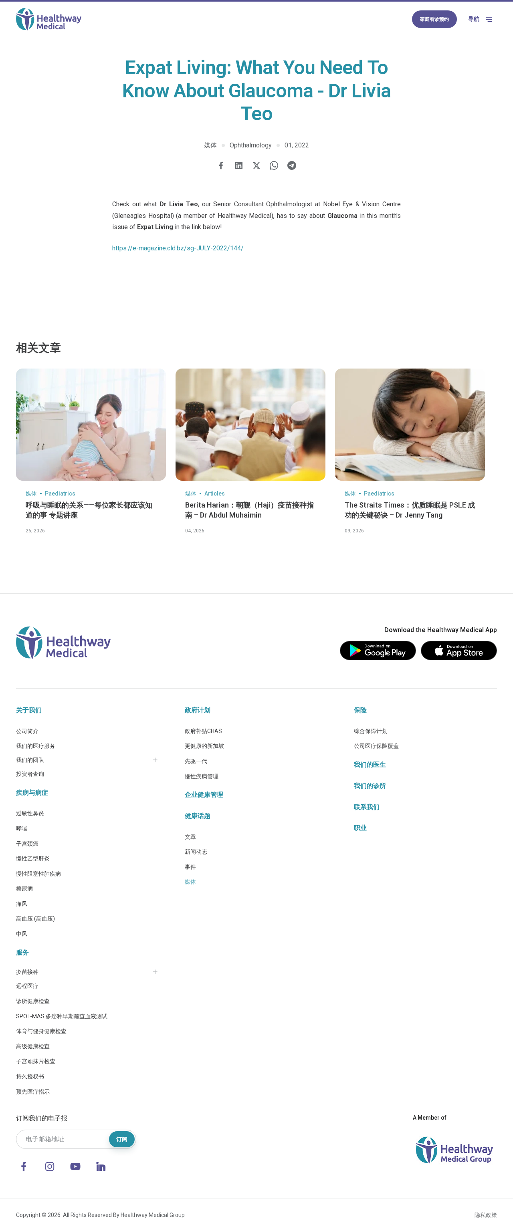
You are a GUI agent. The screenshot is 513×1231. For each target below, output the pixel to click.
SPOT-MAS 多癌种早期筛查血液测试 (61, 1016)
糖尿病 (24, 888)
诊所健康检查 (33, 1001)
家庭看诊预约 (434, 19)
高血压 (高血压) (35, 918)
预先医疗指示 (33, 1091)
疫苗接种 (27, 972)
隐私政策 (486, 1215)
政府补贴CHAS (203, 731)
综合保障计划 (371, 731)
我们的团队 (30, 760)
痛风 (21, 904)
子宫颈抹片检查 (35, 1061)
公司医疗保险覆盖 (376, 746)
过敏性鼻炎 (30, 813)
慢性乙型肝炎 (33, 858)
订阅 (121, 1139)
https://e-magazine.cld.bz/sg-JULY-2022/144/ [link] (178, 248)
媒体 (190, 881)
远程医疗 (27, 986)
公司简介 (27, 731)
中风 (21, 934)
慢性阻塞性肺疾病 (38, 873)
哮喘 (21, 828)
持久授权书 (30, 1076)
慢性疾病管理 (201, 776)
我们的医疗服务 (35, 746)
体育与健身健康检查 (41, 1031)
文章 (190, 837)
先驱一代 (196, 761)
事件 (190, 867)
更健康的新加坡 (204, 746)
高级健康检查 (33, 1046)
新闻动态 (196, 851)
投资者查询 (30, 774)
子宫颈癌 (27, 843)
